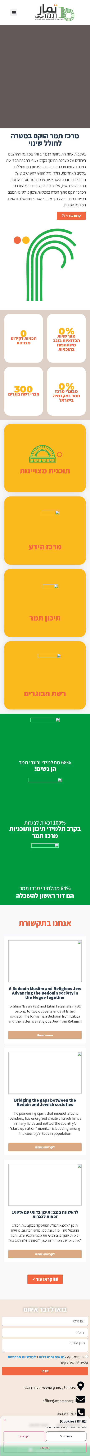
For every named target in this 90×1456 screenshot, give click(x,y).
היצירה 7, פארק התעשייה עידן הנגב (50, 1387)
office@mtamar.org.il (59, 1400)
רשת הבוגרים (45, 693)
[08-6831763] (80, 1412)
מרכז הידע (45, 546)
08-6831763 (66, 1413)
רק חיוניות (23, 1436)
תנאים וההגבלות (51, 1356)
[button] (13, 12)
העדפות (45, 1448)
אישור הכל (66, 1436)
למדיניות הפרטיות (22, 1356)
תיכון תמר (45, 618)
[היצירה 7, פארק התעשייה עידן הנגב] (80, 1385)
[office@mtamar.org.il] (80, 1399)
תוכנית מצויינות (45, 470)
